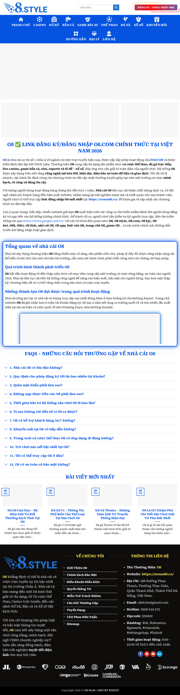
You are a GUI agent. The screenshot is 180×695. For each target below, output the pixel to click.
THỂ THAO (109, 25)
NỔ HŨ (54, 25)
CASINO (39, 25)
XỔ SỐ (138, 25)
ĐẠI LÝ (94, 39)
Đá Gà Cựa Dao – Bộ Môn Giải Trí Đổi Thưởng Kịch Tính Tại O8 (22, 516)
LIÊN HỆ (109, 39)
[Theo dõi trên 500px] (159, 654)
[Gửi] (116, 8)
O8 (5, 577)
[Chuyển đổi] (6, 368)
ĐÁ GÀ (126, 25)
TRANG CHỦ (20, 25)
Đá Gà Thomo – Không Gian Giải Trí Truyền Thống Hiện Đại (112, 514)
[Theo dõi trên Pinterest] (147, 654)
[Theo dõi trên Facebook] (140, 654)
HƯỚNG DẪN (76, 39)
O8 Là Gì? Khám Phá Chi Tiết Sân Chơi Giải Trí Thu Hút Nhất (157, 514)
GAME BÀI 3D (87, 25)
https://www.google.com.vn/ (43, 221)
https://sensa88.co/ (103, 199)
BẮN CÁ (68, 25)
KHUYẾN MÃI (156, 25)
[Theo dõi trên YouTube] (153, 654)
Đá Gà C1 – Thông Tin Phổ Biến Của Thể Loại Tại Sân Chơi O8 (67, 514)
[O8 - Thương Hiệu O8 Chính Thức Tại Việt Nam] (38, 7)
